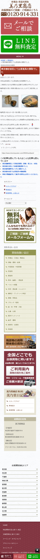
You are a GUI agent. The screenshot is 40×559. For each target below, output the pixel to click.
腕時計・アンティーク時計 (17, 293)
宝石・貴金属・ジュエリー (17, 289)
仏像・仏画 (12, 311)
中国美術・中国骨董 (15, 267)
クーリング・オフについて (12, 539)
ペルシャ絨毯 (12, 284)
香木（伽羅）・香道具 (15, 280)
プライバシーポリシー (10, 543)
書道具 (10, 275)
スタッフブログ (11, 186)
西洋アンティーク (14, 316)
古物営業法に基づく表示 (11, 534)
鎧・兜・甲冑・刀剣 (15, 307)
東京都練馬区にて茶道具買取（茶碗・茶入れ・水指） (20, 163)
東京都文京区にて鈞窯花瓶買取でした (15, 166)
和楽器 (10, 329)
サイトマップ (7, 548)
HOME (3, 60)
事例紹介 (10, 60)
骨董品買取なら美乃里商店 (19, 552)
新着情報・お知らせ (12, 193)
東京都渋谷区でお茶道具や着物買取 (14, 171)
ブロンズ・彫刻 (13, 302)
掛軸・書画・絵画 (14, 262)
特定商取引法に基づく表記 (12, 530)
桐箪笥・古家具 (13, 325)
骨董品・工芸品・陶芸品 (16, 258)
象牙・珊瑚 (12, 320)
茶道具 (10, 271)
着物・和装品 (12, 298)
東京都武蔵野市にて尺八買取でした (14, 169)
